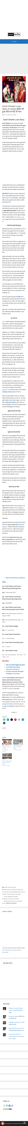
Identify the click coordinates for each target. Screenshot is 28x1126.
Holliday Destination (8, 392)
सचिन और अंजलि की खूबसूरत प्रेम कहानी (15, 665)
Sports (14, 887)
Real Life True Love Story (14, 219)
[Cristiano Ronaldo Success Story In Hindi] (18, 742)
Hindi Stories (8, 887)
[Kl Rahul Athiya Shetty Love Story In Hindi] (7, 742)
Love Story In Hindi (17, 123)
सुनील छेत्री (5, 193)
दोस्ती (18, 297)
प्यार (17, 299)
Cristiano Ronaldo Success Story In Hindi (17, 747)
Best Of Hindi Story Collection (15, 578)
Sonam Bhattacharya (15, 892)
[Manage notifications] (24, 1123)
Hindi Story (7, 889)
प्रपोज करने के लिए (10, 402)
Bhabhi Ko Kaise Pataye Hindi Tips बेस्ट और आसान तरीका (16, 1010)
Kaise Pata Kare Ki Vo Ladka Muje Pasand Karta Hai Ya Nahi (16, 1036)
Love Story (14, 889)
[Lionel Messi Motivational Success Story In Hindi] (7, 756)
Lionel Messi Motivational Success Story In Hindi (7, 762)
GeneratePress (22, 1123)
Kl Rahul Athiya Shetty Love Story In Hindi (6, 747)
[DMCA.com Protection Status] (7, 1109)
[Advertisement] (14, 17)
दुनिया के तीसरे (10, 198)
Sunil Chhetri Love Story (14, 894)
